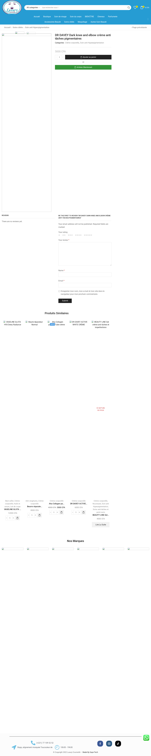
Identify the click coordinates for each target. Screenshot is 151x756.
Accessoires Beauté (52, 22)
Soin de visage (60, 16)
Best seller (9, 501)
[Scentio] (88, 636)
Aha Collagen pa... (56, 504)
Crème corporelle (72, 43)
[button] (17, 518)
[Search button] (128, 7)
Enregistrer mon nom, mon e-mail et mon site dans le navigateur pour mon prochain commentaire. (82, 292)
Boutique (47, 16)
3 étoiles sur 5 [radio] (70, 235)
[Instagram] (109, 744)
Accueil (37, 16)
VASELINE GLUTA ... (12, 509)
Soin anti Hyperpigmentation (37, 27)
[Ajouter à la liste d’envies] (17, 325)
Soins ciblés (69, 22)
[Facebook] (100, 744)
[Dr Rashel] (63, 636)
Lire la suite (101, 525)
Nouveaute (97, 504)
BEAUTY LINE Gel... (101, 515)
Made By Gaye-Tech (90, 752)
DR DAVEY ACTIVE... (78, 504)
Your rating (62, 232)
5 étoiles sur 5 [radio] (88, 235)
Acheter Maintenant (84, 67)
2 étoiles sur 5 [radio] (64, 235)
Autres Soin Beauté (98, 22)
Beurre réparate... (34, 506)
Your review (63, 240)
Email (61, 281)
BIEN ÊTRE (89, 16)
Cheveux (101, 16)
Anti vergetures (32, 501)
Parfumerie (112, 16)
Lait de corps (15, 506)
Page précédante (139, 27)
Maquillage (82, 22)
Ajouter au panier (89, 57)
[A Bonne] (12, 636)
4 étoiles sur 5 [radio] (78, 235)
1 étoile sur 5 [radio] (59, 235)
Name (61, 270)
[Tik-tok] (118, 744)
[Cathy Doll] (37, 636)
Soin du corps (75, 16)
